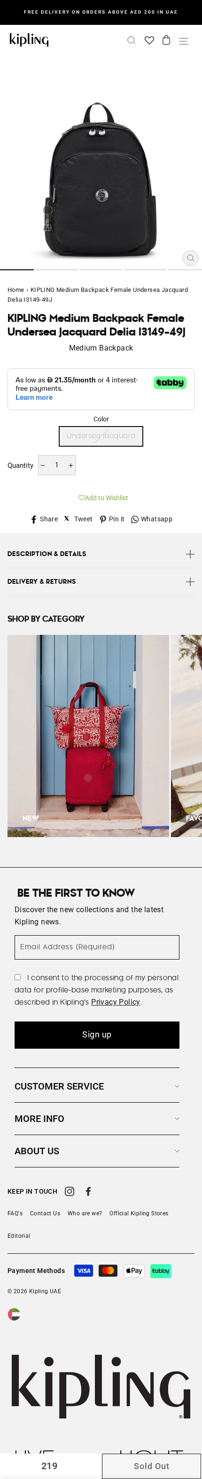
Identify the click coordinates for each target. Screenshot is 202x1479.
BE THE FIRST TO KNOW (76, 893)
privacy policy (115, 1002)
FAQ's (15, 1213)
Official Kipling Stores (138, 1213)
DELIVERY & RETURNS (42, 582)
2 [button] (57, 269)
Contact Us (45, 1213)
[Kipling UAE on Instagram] (69, 1193)
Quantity (20, 465)
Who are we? (85, 1213)
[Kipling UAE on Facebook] (88, 1193)
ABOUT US (37, 1151)
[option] (101, 12)
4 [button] (145, 269)
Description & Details (47, 554)
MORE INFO (39, 1118)
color (101, 419)
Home (16, 289)
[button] (101, 496)
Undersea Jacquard (101, 436)
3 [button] (101, 269)
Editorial (19, 1236)
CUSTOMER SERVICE (59, 1086)
